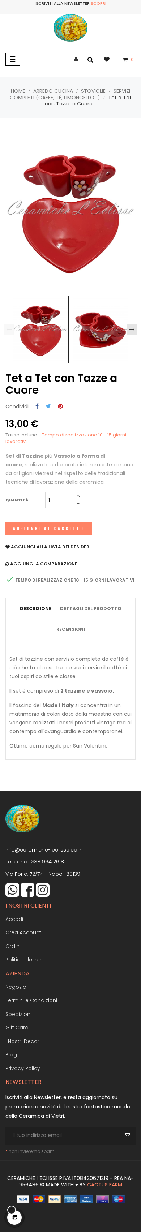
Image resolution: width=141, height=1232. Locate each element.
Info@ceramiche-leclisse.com (44, 849)
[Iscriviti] (128, 1136)
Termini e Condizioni (31, 1000)
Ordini (13, 946)
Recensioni (70, 629)
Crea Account (23, 932)
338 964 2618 (47, 861)
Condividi (37, 406)
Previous (9, 329)
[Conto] (76, 59)
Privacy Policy (22, 1068)
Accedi (14, 919)
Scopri (98, 3)
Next (132, 329)
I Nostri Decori (22, 1041)
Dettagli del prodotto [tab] (90, 609)
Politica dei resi (24, 959)
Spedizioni (18, 1014)
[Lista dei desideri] (110, 59)
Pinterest (60, 406)
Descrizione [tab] (35, 609)
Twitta (48, 406)
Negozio (15, 987)
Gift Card (17, 1027)
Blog (11, 1054)
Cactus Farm (104, 1184)
